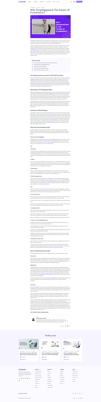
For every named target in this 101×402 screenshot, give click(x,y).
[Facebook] (21, 378)
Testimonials (50, 385)
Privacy (74, 398)
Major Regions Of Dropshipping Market (42, 64)
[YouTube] (28, 378)
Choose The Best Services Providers (41, 70)
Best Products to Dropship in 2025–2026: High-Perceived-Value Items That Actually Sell (28, 354)
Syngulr (36, 381)
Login (74, 1)
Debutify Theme (38, 373)
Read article (22, 359)
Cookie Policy (75, 377)
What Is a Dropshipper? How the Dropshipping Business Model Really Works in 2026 (71, 354)
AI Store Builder (38, 371)
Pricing (58, 1)
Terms (77, 398)
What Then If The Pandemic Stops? (41, 68)
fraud (61, 83)
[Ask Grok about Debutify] (81, 393)
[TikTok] (30, 378)
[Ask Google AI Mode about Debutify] (79, 393)
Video (49, 375)
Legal (73, 379)
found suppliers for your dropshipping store (47, 179)
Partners (61, 373)
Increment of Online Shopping (40, 66)
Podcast (49, 373)
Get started (79, 1)
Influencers (62, 377)
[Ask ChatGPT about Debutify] (73, 393)
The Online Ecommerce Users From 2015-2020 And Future (45, 62)
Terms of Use (75, 373)
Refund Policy (75, 375)
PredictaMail (37, 379)
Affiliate (61, 375)
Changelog (50, 381)
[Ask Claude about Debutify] (75, 393)
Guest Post (62, 379)
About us (62, 371)
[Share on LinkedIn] (68, 326)
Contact (61, 383)
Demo (54, 1)
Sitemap (74, 381)
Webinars (49, 377)
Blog (48, 371)
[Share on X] (70, 326)
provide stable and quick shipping (45, 272)
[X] (19, 378)
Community (62, 381)
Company (48, 1)
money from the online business (47, 143)
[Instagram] (23, 378)
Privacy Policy (75, 371)
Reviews (49, 383)
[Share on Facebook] (65, 326)
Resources (42, 1)
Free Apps (37, 383)
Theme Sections (38, 375)
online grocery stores (49, 118)
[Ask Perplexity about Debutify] (77, 393)
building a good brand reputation (56, 247)
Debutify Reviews (38, 377)
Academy (49, 379)
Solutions (35, 1)
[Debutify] (22, 1)
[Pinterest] (19, 380)
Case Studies (50, 387)
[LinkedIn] (26, 378)
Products (29, 1)
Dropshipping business (34, 49)
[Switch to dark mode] (71, 2)
